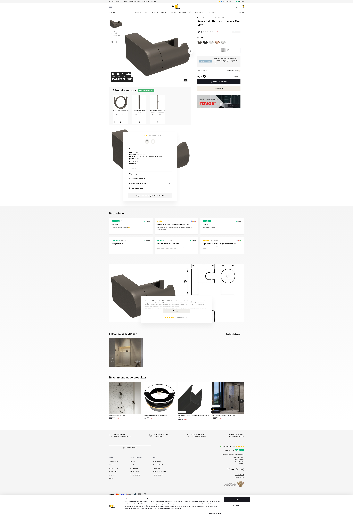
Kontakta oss (239, 477)
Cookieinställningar (215, 513)
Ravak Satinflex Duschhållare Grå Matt (217, 18)
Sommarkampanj (115, 1)
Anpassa (236, 505)
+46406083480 (239, 475)
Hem (198, 18)
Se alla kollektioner (233, 334)
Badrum (204, 18)
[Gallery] (157, 51)
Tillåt (236, 500)
